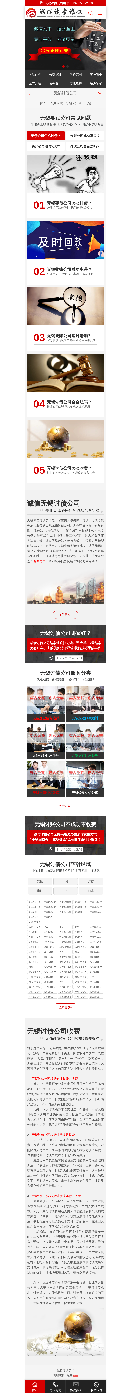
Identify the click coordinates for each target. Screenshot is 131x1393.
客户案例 (96, 74)
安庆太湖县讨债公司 (96, 967)
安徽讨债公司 (34, 922)
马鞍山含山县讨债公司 (34, 952)
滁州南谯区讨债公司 (34, 957)
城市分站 (35, 83)
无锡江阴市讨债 (34, 917)
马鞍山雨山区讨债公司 (34, 947)
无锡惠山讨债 (80, 907)
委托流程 (76, 83)
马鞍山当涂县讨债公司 (80, 947)
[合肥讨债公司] (56, 12)
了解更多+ (65, 614)
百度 (69, 1375)
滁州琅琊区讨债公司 (96, 952)
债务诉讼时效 (65, 992)
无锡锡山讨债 (34, 907)
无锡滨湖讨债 (96, 907)
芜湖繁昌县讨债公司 (65, 942)
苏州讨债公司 (80, 997)
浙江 (40, 890)
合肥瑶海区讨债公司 (80, 932)
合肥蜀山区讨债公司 (65, 932)
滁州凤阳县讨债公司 (96, 957)
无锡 (88, 103)
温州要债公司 (50, 992)
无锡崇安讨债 (65, 902)
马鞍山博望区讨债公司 (65, 947)
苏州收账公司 (50, 997)
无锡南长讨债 (80, 902)
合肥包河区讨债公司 (50, 932)
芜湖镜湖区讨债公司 (50, 937)
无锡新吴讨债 (65, 907)
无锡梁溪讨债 (50, 907)
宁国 (92, 977)
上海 (65, 881)
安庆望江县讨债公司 (50, 972)
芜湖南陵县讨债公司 (34, 942)
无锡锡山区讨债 (65, 912)
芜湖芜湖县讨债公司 (50, 942)
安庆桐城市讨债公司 (50, 967)
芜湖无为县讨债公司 (80, 942)
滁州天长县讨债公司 (34, 962)
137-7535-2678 (69, 658)
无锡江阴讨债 (34, 902)
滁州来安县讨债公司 (65, 957)
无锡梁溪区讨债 (34, 912)
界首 (61, 982)
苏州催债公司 (34, 997)
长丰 (46, 927)
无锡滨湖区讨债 (50, 912)
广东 (65, 890)
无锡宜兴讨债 (50, 902)
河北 (91, 890)
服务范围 (76, 74)
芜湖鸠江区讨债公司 (65, 937)
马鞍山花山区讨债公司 (50, 947)
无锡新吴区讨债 (96, 912)
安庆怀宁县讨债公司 (65, 967)
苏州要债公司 (65, 997)
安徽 (40, 881)
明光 (77, 952)
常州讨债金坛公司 (80, 992)
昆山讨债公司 (96, 997)
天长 (61, 952)
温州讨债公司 (96, 992)
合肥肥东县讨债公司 (96, 932)
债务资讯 (55, 83)
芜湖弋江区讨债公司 (80, 937)
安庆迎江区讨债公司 (80, 972)
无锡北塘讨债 (96, 902)
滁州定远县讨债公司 (80, 957)
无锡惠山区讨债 (80, 912)
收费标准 (55, 74)
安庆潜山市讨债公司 (80, 967)
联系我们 (96, 83)
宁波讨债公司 (34, 992)
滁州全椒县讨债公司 (50, 957)
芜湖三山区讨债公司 (96, 937)
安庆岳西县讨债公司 (65, 972)
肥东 (61, 927)
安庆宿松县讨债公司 (34, 972)
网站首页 (35, 74)
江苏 (78, 103)
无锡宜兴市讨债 (50, 917)
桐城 (31, 967)
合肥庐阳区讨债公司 (34, 932)
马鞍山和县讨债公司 (96, 947)
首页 (53, 103)
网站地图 (59, 1375)
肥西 (77, 927)
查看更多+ (65, 806)
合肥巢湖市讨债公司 (96, 927)
